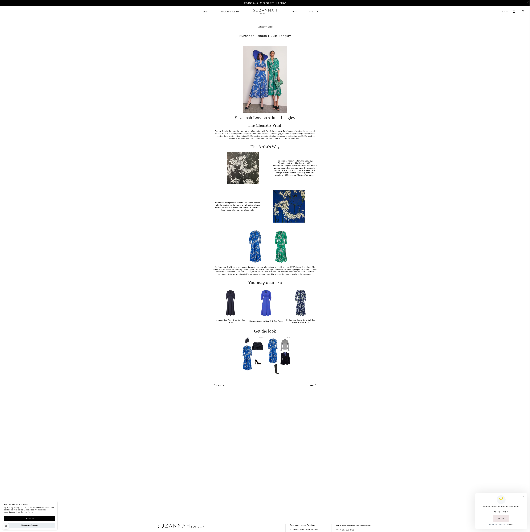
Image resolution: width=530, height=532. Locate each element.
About (295, 12)
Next (312, 385)
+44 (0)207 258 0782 (345, 530)
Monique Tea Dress (226, 267)
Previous (220, 385)
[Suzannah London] (265, 11)
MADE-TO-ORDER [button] (229, 12)
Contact (313, 12)
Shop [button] (206, 12)
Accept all (30, 518)
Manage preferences (29, 525)
